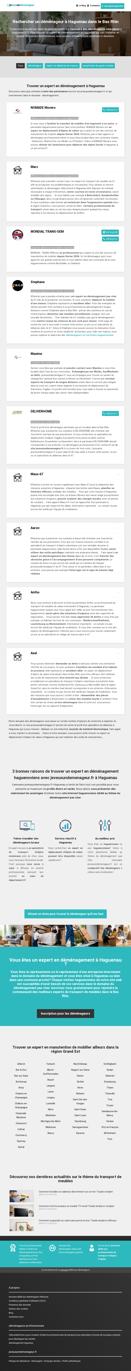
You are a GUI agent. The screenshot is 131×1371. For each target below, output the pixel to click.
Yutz (109, 1139)
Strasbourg (110, 1081)
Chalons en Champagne (21, 1095)
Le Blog (82, 5)
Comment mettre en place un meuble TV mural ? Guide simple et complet (76, 1206)
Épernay (21, 1141)
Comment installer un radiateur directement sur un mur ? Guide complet (76, 1191)
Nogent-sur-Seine (80, 1070)
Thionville (110, 1093)
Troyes (109, 1105)
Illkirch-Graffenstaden (50, 1072)
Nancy (51, 1133)
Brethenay (21, 1081)
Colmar (21, 1129)
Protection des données (20, 1305)
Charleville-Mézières (21, 1115)
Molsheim (51, 1115)
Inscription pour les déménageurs (65, 1013)
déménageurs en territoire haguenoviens (90, 335)
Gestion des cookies (18, 1309)
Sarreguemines (80, 1127)
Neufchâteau (80, 1064)
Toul (110, 1099)
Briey (21, 1087)
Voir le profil (111, 232)
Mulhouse (51, 1127)
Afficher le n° (111, 110)
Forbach (51, 1064)
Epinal (21, 1147)
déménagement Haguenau (21, 1343)
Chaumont (21, 1123)
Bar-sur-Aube (21, 1075)
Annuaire (13, 1297)
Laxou (51, 1091)
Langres (51, 1085)
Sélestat (109, 1075)
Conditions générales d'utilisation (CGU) (27, 1301)
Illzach (50, 1079)
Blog (11, 1313)
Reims (80, 1075)
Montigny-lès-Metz (51, 1121)
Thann (110, 1087)
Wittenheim (110, 1133)
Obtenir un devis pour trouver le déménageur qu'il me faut (66, 913)
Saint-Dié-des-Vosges (80, 1101)
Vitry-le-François (109, 1127)
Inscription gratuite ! (113, 6)
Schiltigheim (110, 1064)
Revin (80, 1087)
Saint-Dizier (80, 1109)
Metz (51, 1109)
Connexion (94, 5)
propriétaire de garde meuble (98, 65)
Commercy (21, 1135)
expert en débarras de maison (62, 65)
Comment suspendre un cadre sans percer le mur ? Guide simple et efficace (77, 1220)
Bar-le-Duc (21, 1070)
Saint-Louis (80, 1115)
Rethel (80, 1081)
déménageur (34, 65)
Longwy (51, 1097)
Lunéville (50, 1103)
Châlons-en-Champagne (21, 1105)
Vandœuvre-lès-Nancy (110, 1113)
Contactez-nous (16, 1317)
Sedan (110, 1070)
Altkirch (21, 1064)
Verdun (110, 1121)
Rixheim (80, 1093)
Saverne (80, 1133)
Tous (20, 65)
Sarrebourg (80, 1121)
